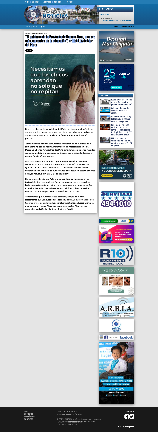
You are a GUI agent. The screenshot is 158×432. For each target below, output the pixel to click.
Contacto (70, 2)
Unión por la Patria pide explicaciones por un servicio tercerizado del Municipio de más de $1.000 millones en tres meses (121, 130)
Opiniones (35, 2)
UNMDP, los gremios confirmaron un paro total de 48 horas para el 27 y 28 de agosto (121, 142)
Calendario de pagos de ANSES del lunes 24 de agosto (120, 110)
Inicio (27, 2)
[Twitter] (131, 418)
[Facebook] (126, 418)
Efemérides (47, 2)
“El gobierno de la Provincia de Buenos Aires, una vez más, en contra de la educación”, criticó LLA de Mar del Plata (116, 17)
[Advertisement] (15, 65)
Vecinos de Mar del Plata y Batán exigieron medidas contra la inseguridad (121, 119)
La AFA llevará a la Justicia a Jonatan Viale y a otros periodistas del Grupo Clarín (121, 102)
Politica (35, 27)
